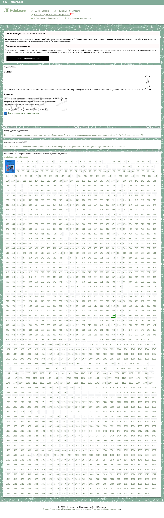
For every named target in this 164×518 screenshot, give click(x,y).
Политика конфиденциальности (106, 509)
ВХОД (5, 2)
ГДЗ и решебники (41, 11)
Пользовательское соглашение (76, 509)
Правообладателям (52, 509)
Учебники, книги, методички (69, 11)
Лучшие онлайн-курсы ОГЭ (48, 18)
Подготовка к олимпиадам (79, 18)
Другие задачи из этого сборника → (23, 113)
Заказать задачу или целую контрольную (52, 15)
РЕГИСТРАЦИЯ (17, 2)
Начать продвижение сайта (28, 58)
